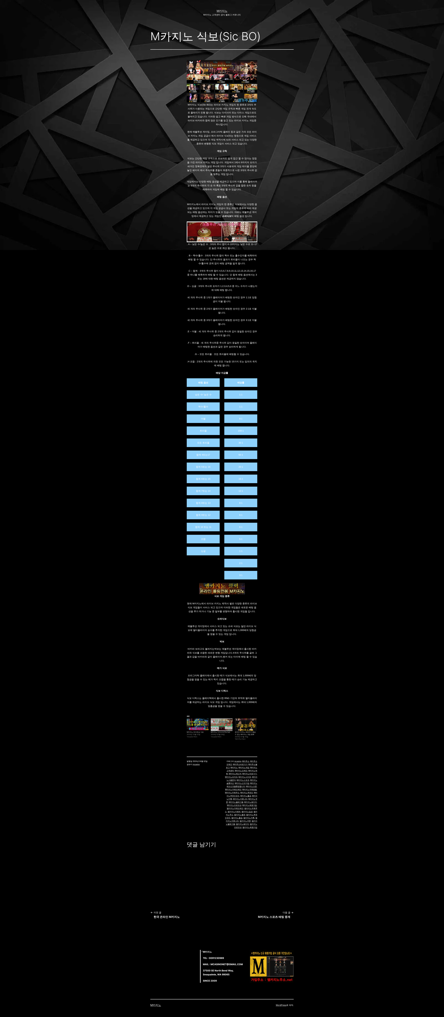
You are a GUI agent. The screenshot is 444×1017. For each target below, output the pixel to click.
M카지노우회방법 (249, 790)
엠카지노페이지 (242, 824)
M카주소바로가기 (240, 764)
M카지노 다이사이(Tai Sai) (220, 732)
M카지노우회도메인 (233, 790)
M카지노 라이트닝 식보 (195, 732)
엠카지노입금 (247, 812)
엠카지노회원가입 (249, 827)
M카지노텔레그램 (236, 802)
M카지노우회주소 (232, 793)
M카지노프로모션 (234, 805)
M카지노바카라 (231, 777)
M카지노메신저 (235, 774)
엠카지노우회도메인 (235, 808)
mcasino (196, 764)
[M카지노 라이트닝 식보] (197, 724)
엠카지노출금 (236, 818)
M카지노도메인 (241, 771)
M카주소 (245, 761)
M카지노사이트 (245, 777)
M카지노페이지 (250, 802)
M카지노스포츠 (243, 780)
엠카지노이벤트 (234, 812)
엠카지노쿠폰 (245, 821)
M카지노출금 (245, 796)
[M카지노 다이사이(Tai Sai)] (222, 724)
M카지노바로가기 (249, 774)
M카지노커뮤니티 (240, 799)
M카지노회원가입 (249, 805)
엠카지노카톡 (248, 818)
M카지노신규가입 (242, 783)
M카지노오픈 (251, 786)
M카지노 (222, 11)
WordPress (281, 1005)
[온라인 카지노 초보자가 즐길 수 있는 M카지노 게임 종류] (246, 724)
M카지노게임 (244, 768)
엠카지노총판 (239, 815)
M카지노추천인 (246, 793)
